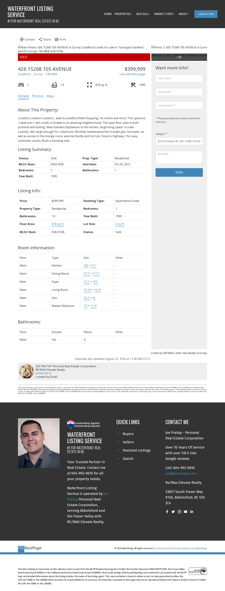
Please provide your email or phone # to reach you (178, 120)
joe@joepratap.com (181, 473)
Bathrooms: (29, 322)
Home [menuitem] (108, 14)
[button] (205, 14)
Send (179, 172)
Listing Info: (29, 190)
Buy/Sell (142, 14)
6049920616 (43, 373)
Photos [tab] (38, 96)
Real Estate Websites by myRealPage (188, 548)
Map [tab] (50, 96)
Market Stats (163, 14)
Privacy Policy (161, 548)
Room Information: (36, 248)
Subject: (160, 134)
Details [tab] (23, 96)
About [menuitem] (183, 14)
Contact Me (206, 14)
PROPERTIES (123, 14)
